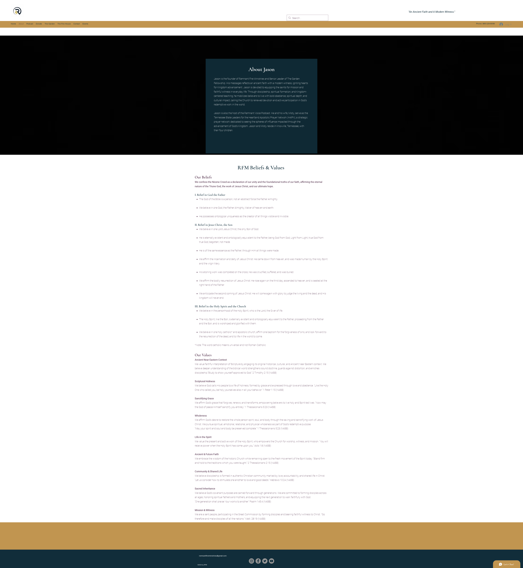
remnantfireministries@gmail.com (212, 556)
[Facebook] (258, 561)
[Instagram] (251, 561)
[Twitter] (264, 561)
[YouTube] (271, 561)
